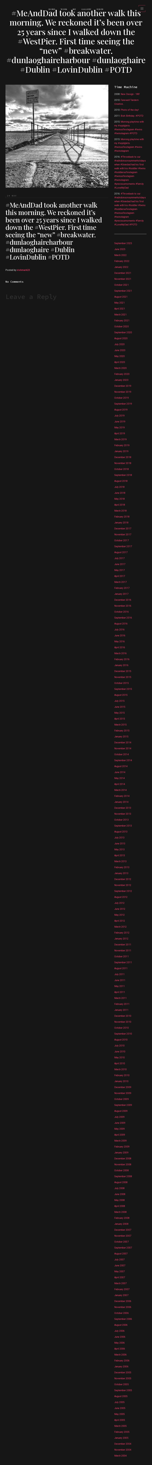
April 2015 (119, 718)
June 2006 (119, 1336)
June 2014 (119, 772)
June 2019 (119, 421)
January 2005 (121, 1437)
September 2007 (123, 1247)
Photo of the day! (130, 109)
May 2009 (119, 1128)
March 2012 (120, 926)
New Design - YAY (130, 94)
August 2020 (121, 338)
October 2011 (121, 956)
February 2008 (121, 1218)
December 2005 (122, 1372)
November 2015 (122, 677)
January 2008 (121, 1224)
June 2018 (119, 493)
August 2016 (121, 623)
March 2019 (120, 439)
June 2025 (119, 249)
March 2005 (120, 1426)
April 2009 (119, 1134)
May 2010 (119, 1057)
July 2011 (119, 974)
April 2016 (119, 647)
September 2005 (123, 1390)
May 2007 (119, 1271)
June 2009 (119, 1122)
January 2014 (121, 802)
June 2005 (119, 1408)
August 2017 (121, 552)
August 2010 (121, 1039)
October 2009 (121, 1099)
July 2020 (119, 344)
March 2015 (120, 724)
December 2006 (122, 1301)
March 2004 (120, 1455)
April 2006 (119, 1348)
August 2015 (121, 695)
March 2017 (120, 582)
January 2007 (121, 1295)
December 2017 (122, 528)
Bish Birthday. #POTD (132, 115)
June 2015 (119, 706)
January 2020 (121, 380)
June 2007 (119, 1265)
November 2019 (122, 391)
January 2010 (121, 1081)
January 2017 (121, 594)
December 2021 (122, 273)
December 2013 (122, 807)
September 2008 (123, 1176)
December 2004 (122, 1443)
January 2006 (121, 1366)
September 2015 (123, 689)
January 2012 (121, 938)
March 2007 (120, 1283)
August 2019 (121, 409)
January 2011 (121, 1010)
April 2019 (119, 433)
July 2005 (119, 1402)
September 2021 (123, 290)
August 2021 (121, 296)
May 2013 (119, 849)
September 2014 (123, 760)
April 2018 (119, 504)
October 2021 (121, 284)
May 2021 (119, 302)
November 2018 (122, 463)
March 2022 (120, 255)
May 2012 (119, 914)
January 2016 (121, 665)
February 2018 (121, 516)
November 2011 (122, 950)
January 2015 (121, 736)
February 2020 (121, 374)
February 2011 (121, 1004)
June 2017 (119, 564)
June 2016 (119, 635)
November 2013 (122, 813)
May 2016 (119, 641)
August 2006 (121, 1325)
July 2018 (119, 487)
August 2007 (121, 1253)
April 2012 (119, 920)
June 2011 (119, 980)
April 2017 (119, 576)
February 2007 (121, 1289)
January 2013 (121, 873)
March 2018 (120, 510)
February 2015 (121, 730)
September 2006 (123, 1319)
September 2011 (123, 962)
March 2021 (120, 314)
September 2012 (123, 891)
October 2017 (121, 540)
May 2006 (119, 1342)
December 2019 (122, 386)
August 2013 (121, 831)
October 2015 (121, 683)
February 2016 (121, 659)
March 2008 (120, 1212)
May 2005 (119, 1414)
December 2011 (122, 944)
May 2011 (119, 986)
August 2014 (121, 766)
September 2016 (123, 617)
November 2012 (122, 885)
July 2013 (119, 837)
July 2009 (119, 1117)
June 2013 (119, 843)
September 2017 (123, 546)
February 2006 (121, 1360)
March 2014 (120, 790)
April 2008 (119, 1206)
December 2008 (122, 1158)
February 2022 (121, 261)
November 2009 (122, 1093)
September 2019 (123, 403)
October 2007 (121, 1241)
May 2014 (119, 778)
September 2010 (123, 1033)
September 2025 (123, 243)
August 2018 (121, 481)
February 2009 (121, 1146)
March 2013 (120, 861)
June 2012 (119, 909)
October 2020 (121, 326)
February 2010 (121, 1075)
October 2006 (121, 1313)
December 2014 (122, 742)
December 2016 (122, 599)
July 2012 (119, 903)
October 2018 (121, 469)
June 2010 (119, 1051)
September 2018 (123, 475)
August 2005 (121, 1396)
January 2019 (121, 451)
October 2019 (121, 397)
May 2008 (119, 1200)
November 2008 (122, 1164)
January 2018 (121, 522)
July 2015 (119, 701)
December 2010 (122, 1016)
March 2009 (120, 1140)
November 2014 (122, 748)
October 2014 (121, 754)
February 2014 (121, 796)
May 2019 (119, 427)
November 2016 (122, 605)
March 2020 (120, 368)
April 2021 (119, 308)
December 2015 (122, 671)
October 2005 (121, 1384)
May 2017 (119, 570)
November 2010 (122, 1021)
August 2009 (121, 1111)
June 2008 (119, 1194)
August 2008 (121, 1182)
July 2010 (119, 1045)
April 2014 (119, 784)
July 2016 (119, 629)
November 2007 (122, 1235)
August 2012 (121, 897)
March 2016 (120, 653)
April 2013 (119, 855)
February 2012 (121, 932)
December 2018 (122, 457)
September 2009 (123, 1105)
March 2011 (120, 998)
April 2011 (119, 992)
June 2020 (119, 350)
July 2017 (119, 558)
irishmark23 (23, 270)
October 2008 (121, 1170)
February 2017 (121, 588)
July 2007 (119, 1259)
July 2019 (119, 415)
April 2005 (119, 1420)
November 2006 (122, 1307)
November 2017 (122, 534)
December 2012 (122, 879)
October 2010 (121, 1027)
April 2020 (119, 362)
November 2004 (122, 1449)
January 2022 (121, 267)
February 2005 (121, 1432)
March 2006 (120, 1354)
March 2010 (120, 1069)
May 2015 (119, 712)
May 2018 (119, 498)
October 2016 (121, 611)
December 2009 (122, 1087)
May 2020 (119, 356)
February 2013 (121, 867)
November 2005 (122, 1378)
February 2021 (121, 320)
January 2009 (121, 1152)
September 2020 (123, 332)
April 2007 (119, 1277)
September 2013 (123, 825)
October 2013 (121, 819)
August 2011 (121, 968)
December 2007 (122, 1229)
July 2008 (119, 1188)
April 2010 (119, 1063)
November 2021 (122, 279)
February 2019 (121, 445)
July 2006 (119, 1330)
